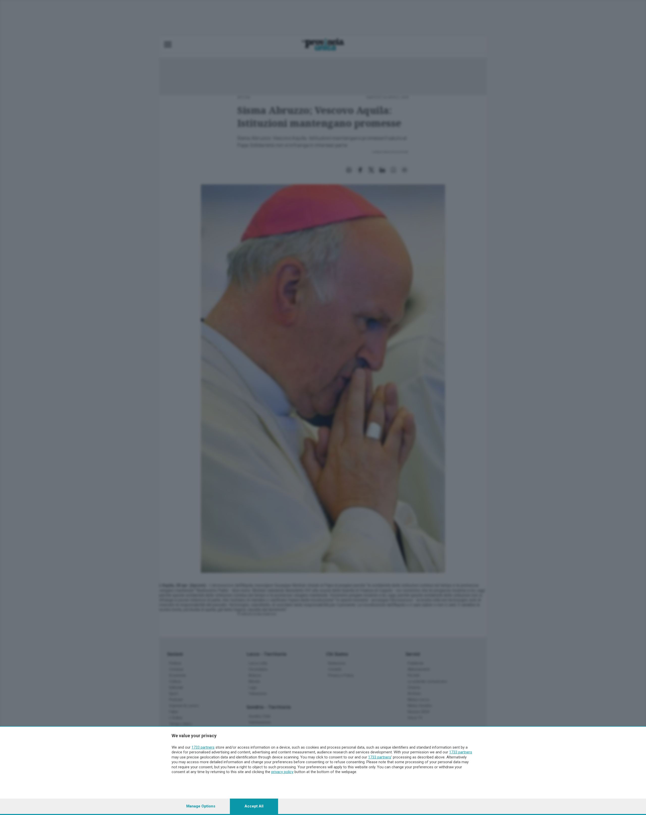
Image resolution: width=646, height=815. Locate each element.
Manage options (200, 806)
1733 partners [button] (203, 747)
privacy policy (282, 772)
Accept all (254, 806)
